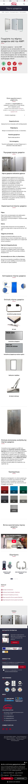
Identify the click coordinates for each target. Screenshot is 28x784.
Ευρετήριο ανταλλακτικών (8, 589)
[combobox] (24, 762)
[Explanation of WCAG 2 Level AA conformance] (5, 651)
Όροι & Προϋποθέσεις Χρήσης (10, 736)
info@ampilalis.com (10, 716)
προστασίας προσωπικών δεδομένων (11, 671)
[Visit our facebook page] (3, 729)
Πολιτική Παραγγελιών (21, 736)
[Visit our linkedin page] (7, 729)
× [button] (26, 762)
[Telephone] (4, 0)
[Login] (17, 1)
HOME (3, 12)
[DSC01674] (21, 619)
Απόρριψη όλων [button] (20, 778)
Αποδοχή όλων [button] (7, 778)
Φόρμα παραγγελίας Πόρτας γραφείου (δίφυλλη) (12, 597)
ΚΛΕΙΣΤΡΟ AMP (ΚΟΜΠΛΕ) (7, 573)
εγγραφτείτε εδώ (14, 111)
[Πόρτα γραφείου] (14, 25)
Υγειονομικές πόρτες (14, 12)
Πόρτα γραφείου (23, 12)
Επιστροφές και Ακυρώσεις (9, 737)
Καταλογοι (15, 642)
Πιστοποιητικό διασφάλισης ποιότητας (10, 594)
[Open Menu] (4, 4)
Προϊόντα (7, 12)
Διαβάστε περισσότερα (16, 770)
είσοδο (19, 108)
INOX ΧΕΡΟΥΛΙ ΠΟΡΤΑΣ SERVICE (21, 573)
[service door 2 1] (7, 619)
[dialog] (14, 772)
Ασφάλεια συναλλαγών (11, 739)
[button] (11, 578)
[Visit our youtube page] (10, 729)
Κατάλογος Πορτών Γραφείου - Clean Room (11, 592)
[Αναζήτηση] (24, 4)
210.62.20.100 (8, 718)
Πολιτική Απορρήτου (15, 740)
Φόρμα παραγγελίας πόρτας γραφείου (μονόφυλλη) (13, 599)
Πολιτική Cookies (20, 739)
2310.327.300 (8, 720)
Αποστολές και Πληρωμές (21, 737)
